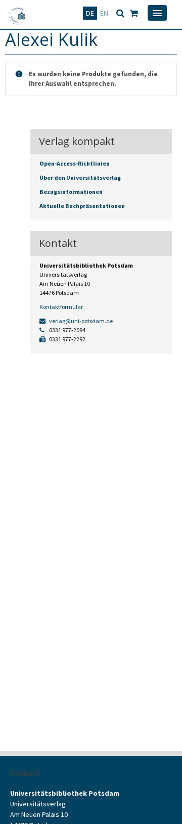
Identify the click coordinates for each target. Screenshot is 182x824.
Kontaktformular (61, 307)
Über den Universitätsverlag (80, 177)
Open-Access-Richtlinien (74, 163)
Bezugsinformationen (71, 191)
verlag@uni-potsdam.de (80, 321)
